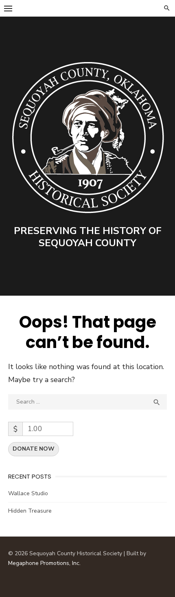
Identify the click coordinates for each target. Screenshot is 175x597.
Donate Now (34, 449)
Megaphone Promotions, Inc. (44, 563)
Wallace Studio (28, 493)
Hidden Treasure (30, 511)
